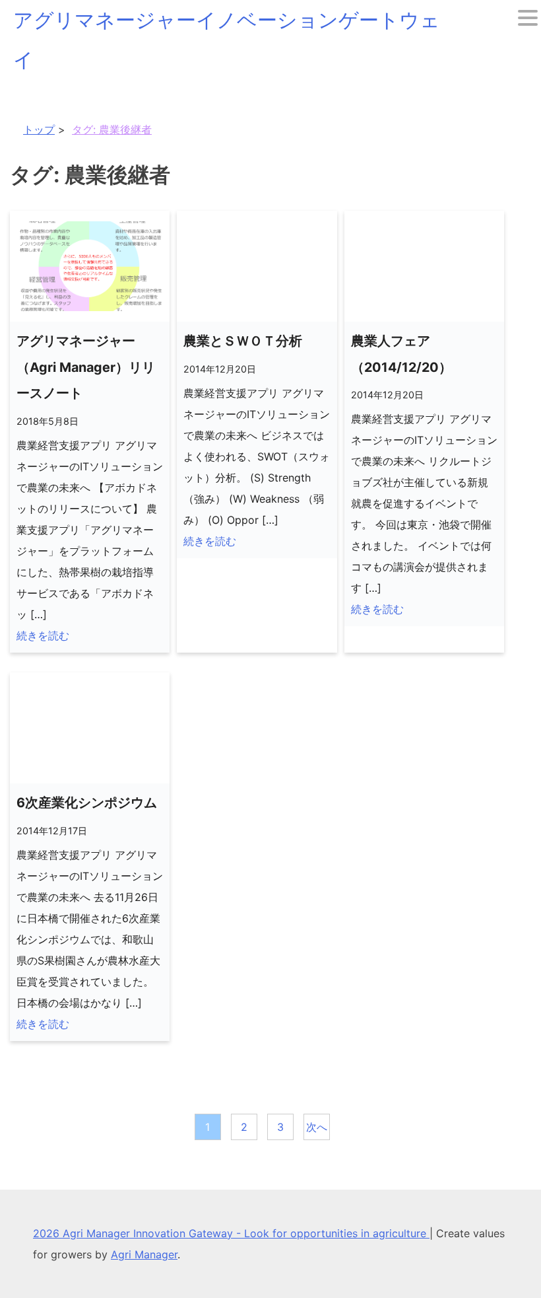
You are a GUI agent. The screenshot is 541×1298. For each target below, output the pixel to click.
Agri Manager (144, 1254)
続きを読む (42, 635)
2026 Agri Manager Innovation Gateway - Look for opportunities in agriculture (231, 1233)
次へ (316, 1127)
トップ (39, 129)
